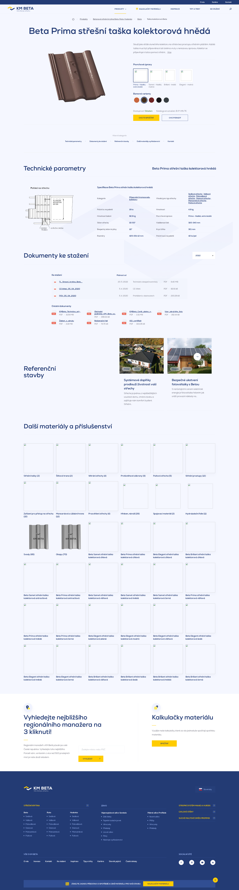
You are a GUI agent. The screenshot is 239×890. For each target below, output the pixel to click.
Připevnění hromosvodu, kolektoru (139, 198)
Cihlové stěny (186, 812)
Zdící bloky (107, 816)
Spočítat (164, 743)
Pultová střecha (195, 203)
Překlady (106, 828)
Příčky (151, 820)
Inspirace (74, 861)
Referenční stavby (122, 141)
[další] (197, 356)
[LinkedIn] (212, 862)
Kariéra (100, 861)
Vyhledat (87, 759)
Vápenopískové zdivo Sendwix (114, 813)
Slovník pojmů (115, 861)
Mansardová (31, 832)
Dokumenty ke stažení (98, 141)
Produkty (84, 19)
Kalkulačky (158, 884)
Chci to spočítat (146, 118)
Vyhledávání (231, 9)
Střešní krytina (32, 805)
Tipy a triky (87, 861)
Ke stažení (61, 861)
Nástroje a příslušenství (112, 840)
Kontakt (171, 141)
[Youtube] (202, 862)
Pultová (29, 835)
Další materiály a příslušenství (148, 141)
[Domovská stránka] (73, 19)
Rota (49, 812)
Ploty (105, 836)
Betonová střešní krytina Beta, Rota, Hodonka (112, 19)
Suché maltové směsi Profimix (194, 818)
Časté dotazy (131, 861)
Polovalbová (31, 824)
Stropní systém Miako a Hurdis (194, 805)
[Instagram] (191, 862)
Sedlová (29, 816)
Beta (139, 19)
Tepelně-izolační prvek (112, 820)
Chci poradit (175, 118)
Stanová (29, 828)
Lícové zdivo (108, 832)
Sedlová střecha (195, 194)
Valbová (29, 820)
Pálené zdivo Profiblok (157, 813)
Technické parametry (73, 141)
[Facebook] (181, 862)
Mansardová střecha (197, 200)
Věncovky (107, 824)
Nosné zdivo (154, 816)
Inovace (37, 861)
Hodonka (74, 812)
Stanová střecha (203, 198)
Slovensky (207, 789)
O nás (26, 861)
